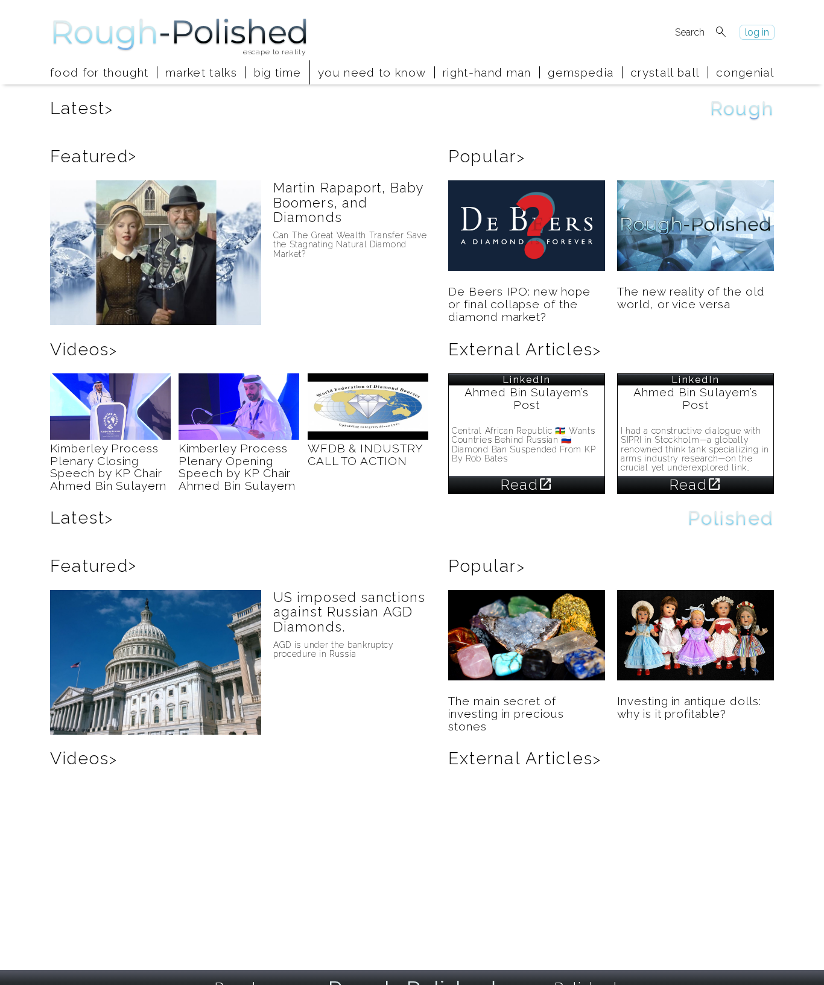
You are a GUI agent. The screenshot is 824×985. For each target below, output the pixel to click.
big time (278, 72)
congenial (745, 72)
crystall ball (664, 72)
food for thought (99, 72)
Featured (93, 156)
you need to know (372, 72)
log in (757, 32)
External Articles (524, 349)
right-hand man (487, 72)
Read (527, 484)
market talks (201, 72)
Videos (84, 349)
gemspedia (580, 72)
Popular (486, 156)
